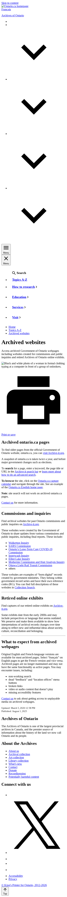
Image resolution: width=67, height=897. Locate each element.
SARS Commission (20, 546)
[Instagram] (11, 858)
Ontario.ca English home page (26, 487)
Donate (13, 770)
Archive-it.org (31, 524)
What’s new (15, 763)
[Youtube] (11, 863)
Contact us (7, 502)
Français (6, 9)
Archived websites (19, 333)
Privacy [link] (13, 879)
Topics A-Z (15, 330)
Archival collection (19, 754)
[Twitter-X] (37, 852)
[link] (14, 6)
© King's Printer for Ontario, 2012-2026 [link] (24, 885)
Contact (13, 767)
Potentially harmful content (24, 776)
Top (5, 893)
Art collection (16, 757)
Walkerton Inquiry (19, 542)
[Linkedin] (11, 869)
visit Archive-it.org (53, 452)
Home (12, 326)
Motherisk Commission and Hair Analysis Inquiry (37, 562)
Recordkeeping (17, 773)
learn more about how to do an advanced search (31, 473)
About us (14, 751)
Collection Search (25, 587)
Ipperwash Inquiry (19, 555)
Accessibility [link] (16, 875)
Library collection (19, 760)
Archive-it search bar (26, 471)
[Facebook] (10, 794)
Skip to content (9, 2)
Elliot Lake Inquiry (19, 558)
